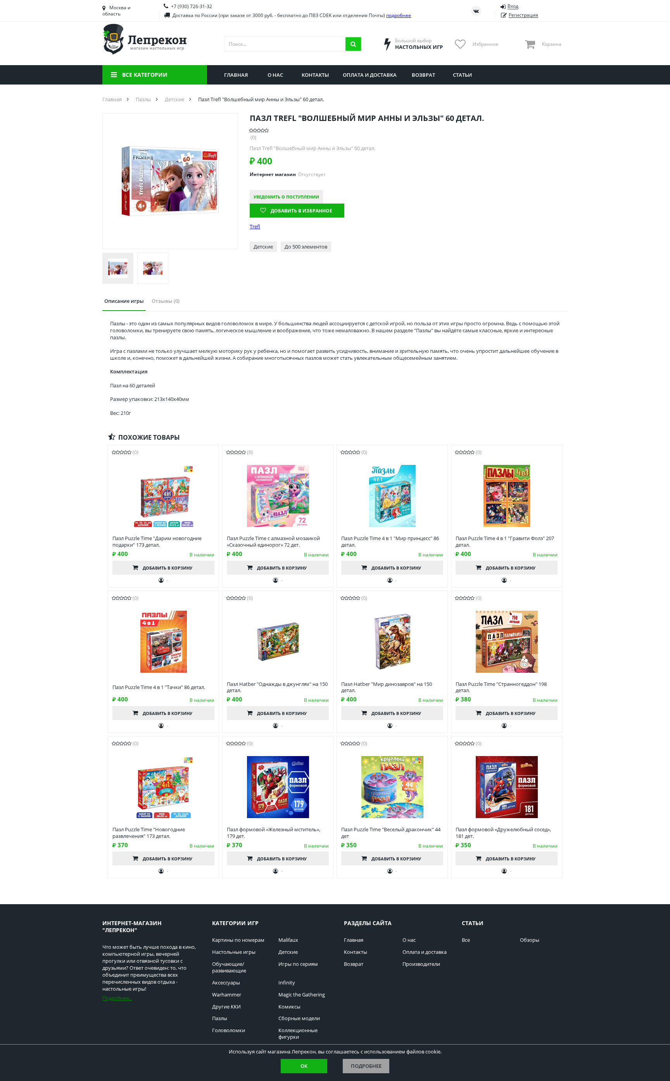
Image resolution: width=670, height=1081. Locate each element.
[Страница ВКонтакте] (476, 11)
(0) (253, 137)
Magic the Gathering (301, 994)
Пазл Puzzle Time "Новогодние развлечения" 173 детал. (148, 832)
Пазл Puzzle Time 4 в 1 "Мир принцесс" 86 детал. (390, 541)
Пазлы (219, 1018)
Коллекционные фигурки (298, 1033)
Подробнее (366, 1065)
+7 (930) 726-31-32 (191, 6)
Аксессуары (226, 982)
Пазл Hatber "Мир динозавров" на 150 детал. (386, 687)
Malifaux (288, 940)
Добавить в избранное (301, 210)
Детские (288, 952)
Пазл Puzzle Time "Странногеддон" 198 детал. (501, 687)
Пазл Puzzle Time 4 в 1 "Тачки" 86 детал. (158, 687)
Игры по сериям (298, 964)
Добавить (167, 568)
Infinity (286, 982)
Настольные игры (234, 952)
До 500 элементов (306, 246)
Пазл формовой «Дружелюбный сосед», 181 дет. (503, 832)
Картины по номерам (238, 940)
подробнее (398, 15)
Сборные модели (299, 1018)
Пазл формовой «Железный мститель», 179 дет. (273, 832)
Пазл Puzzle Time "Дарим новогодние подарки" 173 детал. (157, 541)
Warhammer (226, 994)
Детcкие (263, 246)
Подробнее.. (117, 998)
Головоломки (228, 1030)
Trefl (255, 226)
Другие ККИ (226, 1006)
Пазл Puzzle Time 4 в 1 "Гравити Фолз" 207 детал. (505, 541)
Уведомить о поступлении (286, 197)
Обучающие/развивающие (229, 967)
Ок (303, 1065)
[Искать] (353, 44)
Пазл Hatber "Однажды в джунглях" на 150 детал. (277, 687)
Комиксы (289, 1006)
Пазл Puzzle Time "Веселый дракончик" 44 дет (390, 832)
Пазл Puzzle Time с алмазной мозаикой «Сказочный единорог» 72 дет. (273, 541)
